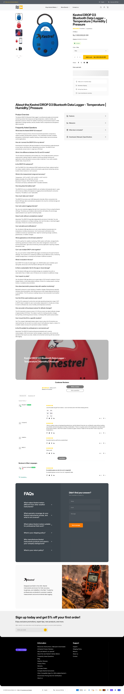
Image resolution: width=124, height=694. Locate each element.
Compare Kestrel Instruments (45, 671)
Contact (75, 656)
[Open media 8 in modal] (45, 35)
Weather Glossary (42, 661)
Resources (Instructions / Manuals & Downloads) (51, 646)
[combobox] (102, 2)
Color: (76, 47)
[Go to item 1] (18, 24)
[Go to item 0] (18, 16)
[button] (76, 28)
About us (40, 678)
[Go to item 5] (18, 56)
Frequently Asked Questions (45, 656)
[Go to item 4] (18, 48)
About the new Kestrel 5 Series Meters (48, 654)
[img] (49, 405)
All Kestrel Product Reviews (45, 649)
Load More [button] (62, 458)
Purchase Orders (42, 668)
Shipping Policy (77, 649)
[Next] (63, 38)
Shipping (75, 39)
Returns (75, 651)
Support (75, 646)
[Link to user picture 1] (49, 413)
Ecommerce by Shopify (26, 690)
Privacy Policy (41, 663)
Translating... (23, 477)
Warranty (40, 666)
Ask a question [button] (75, 390)
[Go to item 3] (18, 40)
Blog (38, 658)
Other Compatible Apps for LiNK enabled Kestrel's (51, 673)
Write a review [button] (75, 386)
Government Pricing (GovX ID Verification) (49, 675)
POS (18, 690)
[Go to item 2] (18, 32)
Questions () (31, 395)
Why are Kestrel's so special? (45, 651)
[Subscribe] (45, 629)
